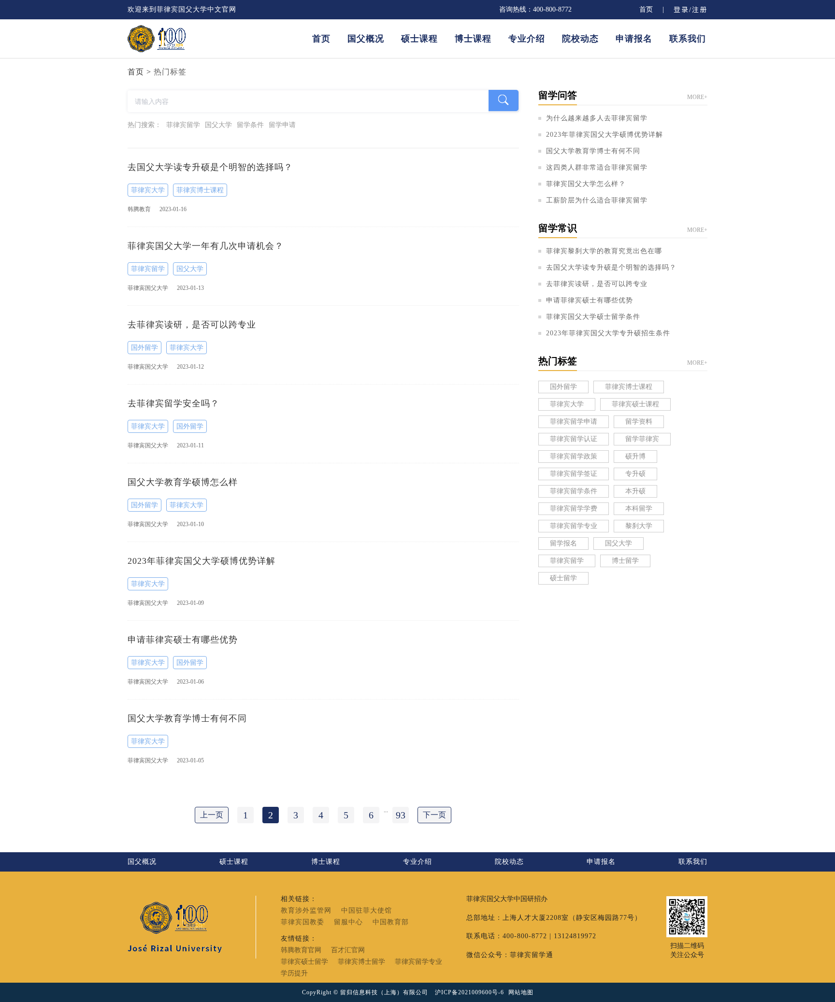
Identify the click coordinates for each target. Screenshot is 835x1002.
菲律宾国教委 (302, 922)
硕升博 (635, 456)
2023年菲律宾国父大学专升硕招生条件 (608, 333)
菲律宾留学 (148, 268)
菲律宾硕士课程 (635, 404)
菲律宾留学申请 (573, 421)
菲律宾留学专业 (573, 526)
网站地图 (520, 992)
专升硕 (635, 473)
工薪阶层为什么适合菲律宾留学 (597, 200)
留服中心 (348, 922)
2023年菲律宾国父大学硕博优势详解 (604, 134)
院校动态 (580, 38)
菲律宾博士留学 (361, 962)
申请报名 (634, 38)
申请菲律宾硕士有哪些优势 (589, 300)
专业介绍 (526, 38)
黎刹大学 (638, 526)
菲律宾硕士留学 (304, 962)
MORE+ (697, 97)
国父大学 (189, 268)
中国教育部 (391, 922)
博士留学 (625, 560)
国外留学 (144, 347)
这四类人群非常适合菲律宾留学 (597, 167)
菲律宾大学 (148, 190)
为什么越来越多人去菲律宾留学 (597, 118)
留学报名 (563, 543)
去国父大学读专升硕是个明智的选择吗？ (611, 267)
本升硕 (635, 491)
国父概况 (365, 38)
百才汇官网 (348, 950)
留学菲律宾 (642, 439)
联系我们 (687, 38)
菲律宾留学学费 (573, 508)
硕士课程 (419, 38)
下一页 (434, 815)
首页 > (139, 72)
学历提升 (294, 973)
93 (400, 815)
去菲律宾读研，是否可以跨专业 (597, 284)
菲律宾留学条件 (573, 491)
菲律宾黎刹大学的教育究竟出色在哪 (604, 251)
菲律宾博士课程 (200, 190)
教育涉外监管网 (306, 910)
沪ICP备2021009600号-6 (469, 992)
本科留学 (638, 508)
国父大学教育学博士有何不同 (593, 151)
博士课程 (473, 38)
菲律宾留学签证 (573, 473)
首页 (646, 9)
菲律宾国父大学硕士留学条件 (593, 317)
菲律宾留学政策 (573, 456)
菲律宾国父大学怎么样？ (586, 184)
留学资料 (638, 421)
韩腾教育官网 (301, 950)
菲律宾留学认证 (573, 439)
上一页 (211, 815)
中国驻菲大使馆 (366, 910)
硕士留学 (563, 578)
